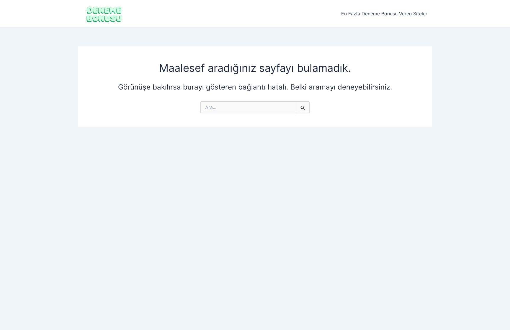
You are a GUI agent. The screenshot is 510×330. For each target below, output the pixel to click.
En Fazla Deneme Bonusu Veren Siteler (384, 14)
